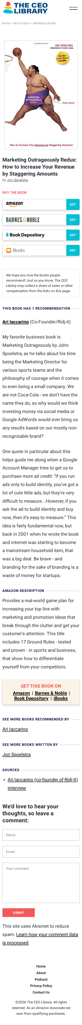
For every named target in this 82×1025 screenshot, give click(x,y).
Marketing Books (44, 23)
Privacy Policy (41, 986)
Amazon (21, 693)
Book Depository (31, 698)
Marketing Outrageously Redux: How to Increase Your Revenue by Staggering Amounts (39, 167)
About (41, 973)
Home (6, 23)
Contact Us (41, 992)
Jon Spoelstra (17, 180)
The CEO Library (25, 8)
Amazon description (23, 591)
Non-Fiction (21, 23)
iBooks (61, 698)
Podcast (41, 979)
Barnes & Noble (51, 693)
